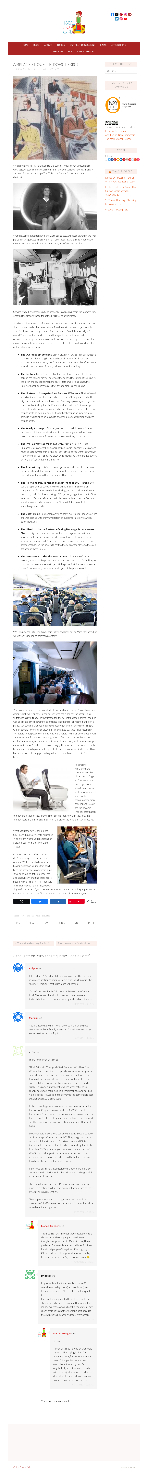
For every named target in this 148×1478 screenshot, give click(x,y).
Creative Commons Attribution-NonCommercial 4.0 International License (120, 134)
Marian (33, 1017)
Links (103, 45)
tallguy (33, 968)
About (48, 45)
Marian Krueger (34, 69)
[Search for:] (121, 70)
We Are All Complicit (116, 209)
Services (57, 51)
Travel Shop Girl (122, 171)
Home (25, 45)
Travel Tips (56, 69)
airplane (30, 915)
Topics (61, 45)
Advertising (118, 45)
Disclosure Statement (82, 51)
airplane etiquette (42, 915)
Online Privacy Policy (22, 1467)
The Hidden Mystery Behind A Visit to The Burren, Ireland (35, 943)
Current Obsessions (82, 45)
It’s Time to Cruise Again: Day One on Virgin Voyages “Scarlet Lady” (120, 190)
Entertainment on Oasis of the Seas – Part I (77, 943)
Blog (36, 45)
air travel (22, 915)
